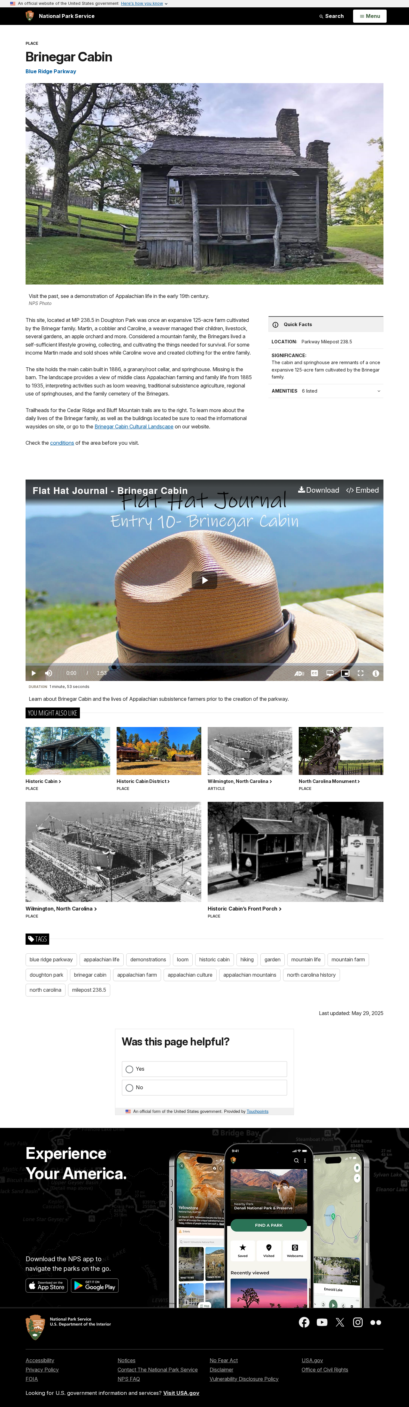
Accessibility (40, 1360)
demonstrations (148, 959)
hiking (247, 959)
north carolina (45, 990)
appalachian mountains (249, 975)
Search (334, 16)
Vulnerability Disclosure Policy (244, 1379)
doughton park (46, 975)
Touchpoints (257, 1111)
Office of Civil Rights (325, 1369)
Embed (367, 490)
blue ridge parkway (51, 959)
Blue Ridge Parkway (51, 71)
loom (183, 959)
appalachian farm (137, 975)
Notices (126, 1360)
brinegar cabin (90, 975)
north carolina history (311, 975)
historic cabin (214, 959)
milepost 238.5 (89, 990)
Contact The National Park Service (158, 1369)
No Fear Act (224, 1360)
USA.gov (312, 1360)
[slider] (204, 664)
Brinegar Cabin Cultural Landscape (134, 426)
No (139, 1087)
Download (322, 490)
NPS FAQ (129, 1379)
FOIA (32, 1379)
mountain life (306, 959)
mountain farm (348, 959)
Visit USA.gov (181, 1393)
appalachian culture (190, 975)
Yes (140, 1069)
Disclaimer (221, 1369)
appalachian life (102, 959)
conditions (62, 443)
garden (273, 959)
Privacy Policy (42, 1369)
